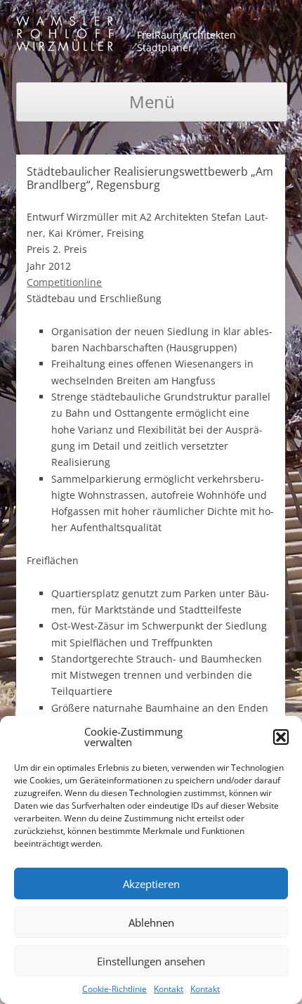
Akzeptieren (151, 884)
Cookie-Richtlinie (114, 989)
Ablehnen (151, 922)
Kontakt (168, 989)
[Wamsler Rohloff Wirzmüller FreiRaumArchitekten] (64, 36)
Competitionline (64, 282)
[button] (281, 737)
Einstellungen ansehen (151, 961)
